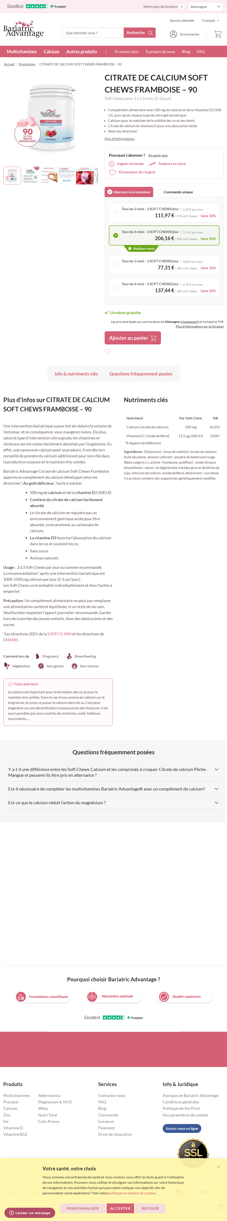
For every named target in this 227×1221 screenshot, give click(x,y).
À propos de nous (160, 51)
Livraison (106, 1121)
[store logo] (23, 29)
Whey (43, 1108)
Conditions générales (181, 1101)
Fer (6, 1121)
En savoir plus (127, 51)
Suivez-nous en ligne (182, 1128)
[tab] (129, 192)
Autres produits (81, 51)
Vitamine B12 (15, 1134)
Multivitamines (22, 51)
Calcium (51, 51)
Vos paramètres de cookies (185, 1114)
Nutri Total (47, 1114)
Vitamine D (13, 1127)
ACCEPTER (120, 1208)
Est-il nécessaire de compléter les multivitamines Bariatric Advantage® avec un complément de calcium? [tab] (106, 788)
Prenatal (10, 1101)
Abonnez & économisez (132, 192)
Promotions (27, 64)
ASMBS (11, 639)
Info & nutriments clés (76, 373)
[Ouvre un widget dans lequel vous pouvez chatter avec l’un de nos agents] (29, 1213)
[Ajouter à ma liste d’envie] (107, 351)
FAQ (201, 51)
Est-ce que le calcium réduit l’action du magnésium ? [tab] (57, 802)
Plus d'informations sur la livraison (200, 326)
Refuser (150, 1208)
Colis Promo (48, 1121)
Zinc (7, 1114)
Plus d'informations (120, 138)
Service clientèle (182, 20)
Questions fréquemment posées (141, 373)
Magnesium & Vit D (55, 1101)
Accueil (9, 64)
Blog (186, 51)
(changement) (189, 322)
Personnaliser (83, 1208)
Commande (108, 1114)
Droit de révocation (115, 1134)
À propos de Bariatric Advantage (190, 1095)
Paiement (106, 1127)
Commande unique (178, 192)
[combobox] (108, 33)
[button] (211, 20)
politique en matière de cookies (132, 1193)
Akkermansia (49, 1095)
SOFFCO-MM (59, 633)
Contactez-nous (112, 1095)
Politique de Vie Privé (181, 1108)
